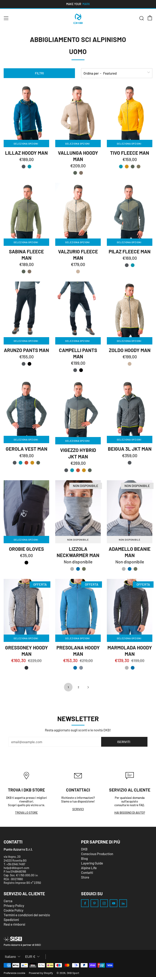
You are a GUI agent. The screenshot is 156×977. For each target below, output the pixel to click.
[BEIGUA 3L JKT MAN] (129, 408)
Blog (84, 858)
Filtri (39, 73)
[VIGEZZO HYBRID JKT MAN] (78, 408)
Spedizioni (11, 919)
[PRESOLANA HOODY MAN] (78, 607)
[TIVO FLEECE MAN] (129, 112)
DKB (84, 849)
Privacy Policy (14, 905)
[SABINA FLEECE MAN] (26, 210)
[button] (23, 166)
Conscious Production (97, 854)
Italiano (10, 957)
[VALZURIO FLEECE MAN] (78, 210)
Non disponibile (78, 539)
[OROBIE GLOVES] (26, 508)
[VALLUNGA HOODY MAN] (78, 112)
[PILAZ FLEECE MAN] (129, 210)
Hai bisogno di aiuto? (129, 812)
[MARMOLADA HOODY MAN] (129, 607)
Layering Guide (92, 863)
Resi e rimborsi (14, 924)
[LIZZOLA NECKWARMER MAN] (78, 508)
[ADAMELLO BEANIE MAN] (129, 508)
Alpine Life (89, 868)
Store (85, 877)
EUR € (30, 957)
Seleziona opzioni (26, 143)
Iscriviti (123, 742)
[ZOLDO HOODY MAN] (129, 309)
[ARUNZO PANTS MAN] (26, 309)
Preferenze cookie (14, 973)
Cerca (8, 901)
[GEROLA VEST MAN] (26, 408)
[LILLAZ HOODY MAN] (26, 112)
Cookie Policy (13, 910)
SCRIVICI (78, 809)
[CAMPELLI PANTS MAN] (78, 309)
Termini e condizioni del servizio (27, 915)
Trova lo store (26, 812)
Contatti (87, 872)
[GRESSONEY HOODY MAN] (26, 607)
